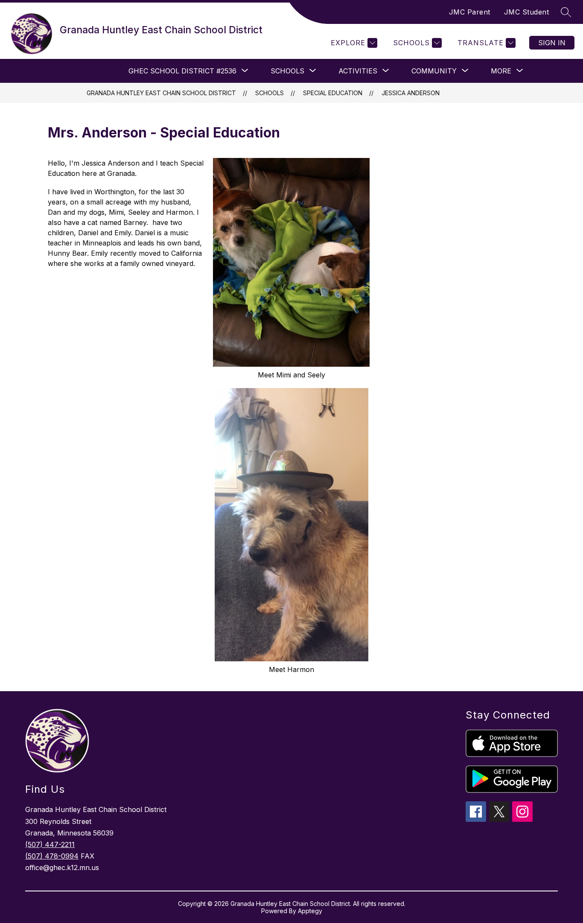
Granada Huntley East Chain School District (161, 92)
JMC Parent (469, 12)
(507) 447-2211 (50, 844)
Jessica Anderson (411, 92)
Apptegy (310, 910)
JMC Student (526, 12)
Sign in (552, 42)
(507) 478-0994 (52, 856)
